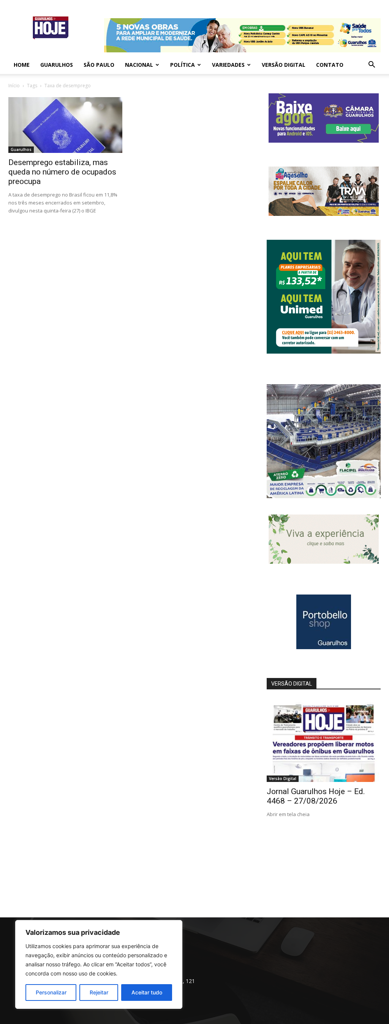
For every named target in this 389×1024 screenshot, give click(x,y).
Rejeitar (99, 992)
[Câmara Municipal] (324, 140)
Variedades (228, 64)
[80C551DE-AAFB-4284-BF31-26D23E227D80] (324, 351)
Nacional (139, 64)
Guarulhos (56, 64)
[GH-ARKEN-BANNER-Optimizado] (324, 561)
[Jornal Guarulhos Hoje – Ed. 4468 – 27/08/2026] (324, 740)
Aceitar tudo (146, 992)
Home (22, 64)
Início (14, 85)
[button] (371, 65)
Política (182, 64)
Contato (329, 64)
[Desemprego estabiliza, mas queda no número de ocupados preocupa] (65, 125)
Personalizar (51, 992)
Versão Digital (283, 64)
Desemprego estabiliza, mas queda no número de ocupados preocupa (62, 172)
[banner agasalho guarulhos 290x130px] (324, 213)
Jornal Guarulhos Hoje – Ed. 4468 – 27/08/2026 (316, 796)
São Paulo (99, 64)
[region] (98, 964)
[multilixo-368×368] (324, 496)
